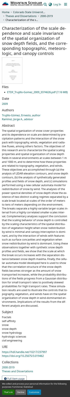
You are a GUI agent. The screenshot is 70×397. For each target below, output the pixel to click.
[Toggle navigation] (65, 4)
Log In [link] (57, 4)
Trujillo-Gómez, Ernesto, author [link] (21, 115)
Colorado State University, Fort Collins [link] (29, 12)
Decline (20, 392)
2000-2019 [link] (46, 16)
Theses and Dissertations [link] (21, 16)
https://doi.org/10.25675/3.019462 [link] (23, 356)
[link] (37, 92)
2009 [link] (5, 104)
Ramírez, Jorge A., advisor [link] (17, 119)
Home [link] (5, 12)
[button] (22, 4)
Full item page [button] (16, 378)
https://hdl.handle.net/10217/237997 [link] (24, 352)
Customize (34, 392)
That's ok (8, 392)
